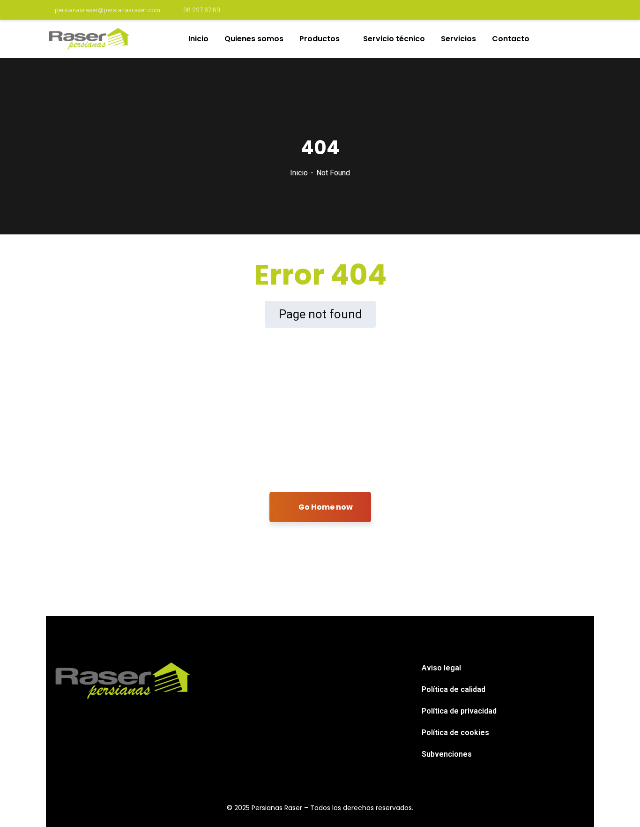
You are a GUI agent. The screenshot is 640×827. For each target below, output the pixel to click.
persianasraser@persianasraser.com (107, 10)
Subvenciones (447, 754)
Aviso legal (441, 667)
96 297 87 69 (201, 10)
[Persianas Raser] (89, 39)
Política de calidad (453, 689)
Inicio (299, 172)
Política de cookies (455, 732)
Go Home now (325, 507)
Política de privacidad (459, 711)
